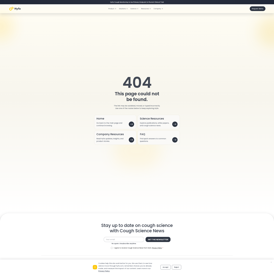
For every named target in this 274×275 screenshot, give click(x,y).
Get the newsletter (158, 239)
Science (133, 9)
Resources (145, 9)
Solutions (122, 9)
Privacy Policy (104, 271)
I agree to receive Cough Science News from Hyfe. (138, 248)
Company (157, 9)
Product (111, 9)
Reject (176, 267)
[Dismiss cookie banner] (271, 262)
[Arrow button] (131, 124)
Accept (165, 267)
